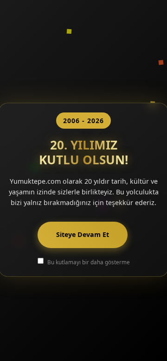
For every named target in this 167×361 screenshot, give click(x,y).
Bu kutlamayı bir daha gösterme (88, 262)
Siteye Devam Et (82, 234)
